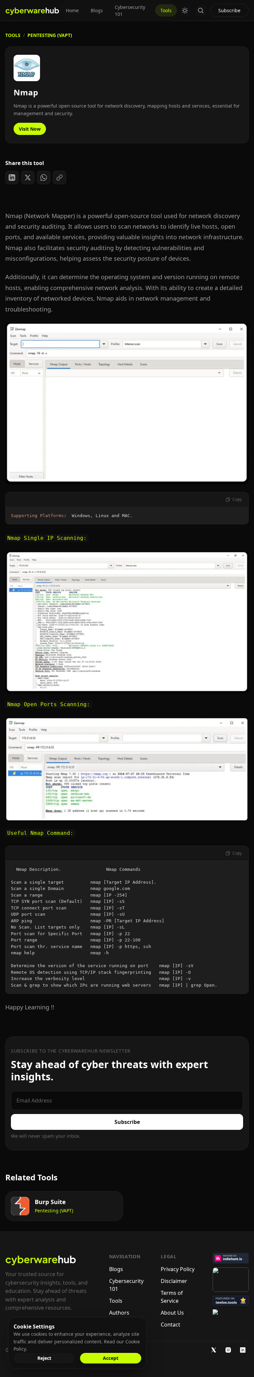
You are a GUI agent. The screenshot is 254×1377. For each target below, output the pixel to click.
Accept (110, 1358)
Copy (237, 499)
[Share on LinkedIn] (12, 177)
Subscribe (229, 10)
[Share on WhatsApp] (43, 177)
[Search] (200, 10)
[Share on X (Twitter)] (27, 177)
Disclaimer (174, 1281)
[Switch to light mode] (184, 10)
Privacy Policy (177, 1269)
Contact (170, 1324)
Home (72, 10)
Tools (166, 10)
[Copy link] (59, 177)
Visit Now (30, 129)
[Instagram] (228, 1350)
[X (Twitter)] (214, 1350)
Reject (44, 1358)
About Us (172, 1312)
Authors (119, 1312)
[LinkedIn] (243, 1350)
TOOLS (13, 35)
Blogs (97, 10)
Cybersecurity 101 (130, 10)
